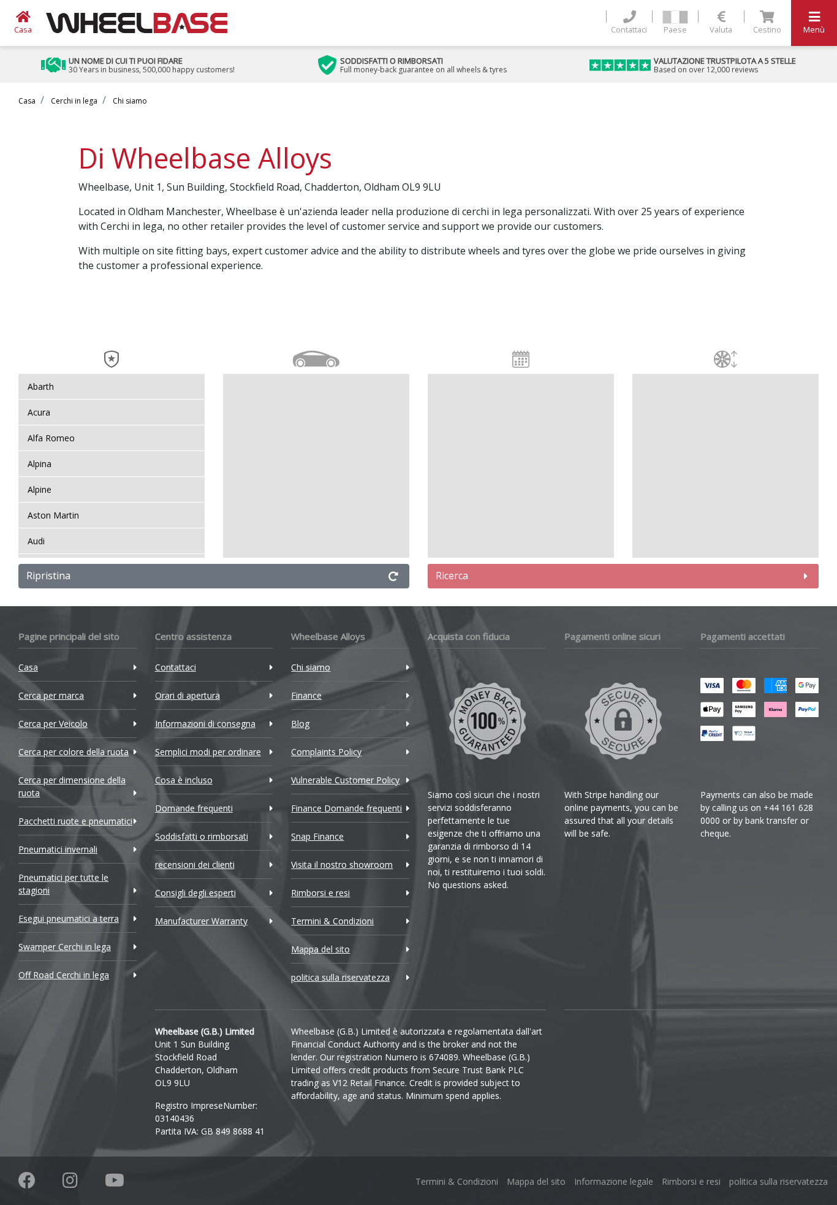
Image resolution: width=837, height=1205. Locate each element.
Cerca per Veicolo (53, 723)
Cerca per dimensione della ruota (72, 786)
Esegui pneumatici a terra (68, 918)
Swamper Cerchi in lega (64, 946)
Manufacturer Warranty (201, 921)
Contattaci (175, 667)
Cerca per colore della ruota (73, 752)
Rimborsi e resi (320, 893)
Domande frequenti (194, 808)
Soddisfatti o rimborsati (201, 836)
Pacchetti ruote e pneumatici (75, 821)
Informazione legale (613, 1181)
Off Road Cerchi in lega (63, 975)
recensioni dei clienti (195, 864)
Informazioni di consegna (205, 723)
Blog (300, 723)
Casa (27, 101)
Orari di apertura (187, 695)
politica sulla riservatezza (340, 977)
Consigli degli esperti (195, 893)
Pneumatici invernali (57, 849)
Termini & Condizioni (332, 921)
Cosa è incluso (184, 780)
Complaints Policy (326, 752)
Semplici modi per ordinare (208, 752)
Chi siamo (129, 101)
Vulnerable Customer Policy (345, 780)
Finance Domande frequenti (346, 808)
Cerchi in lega (73, 101)
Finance (306, 695)
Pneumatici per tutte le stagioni (63, 884)
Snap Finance (317, 836)
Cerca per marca (51, 695)
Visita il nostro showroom (342, 864)
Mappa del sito (320, 949)
